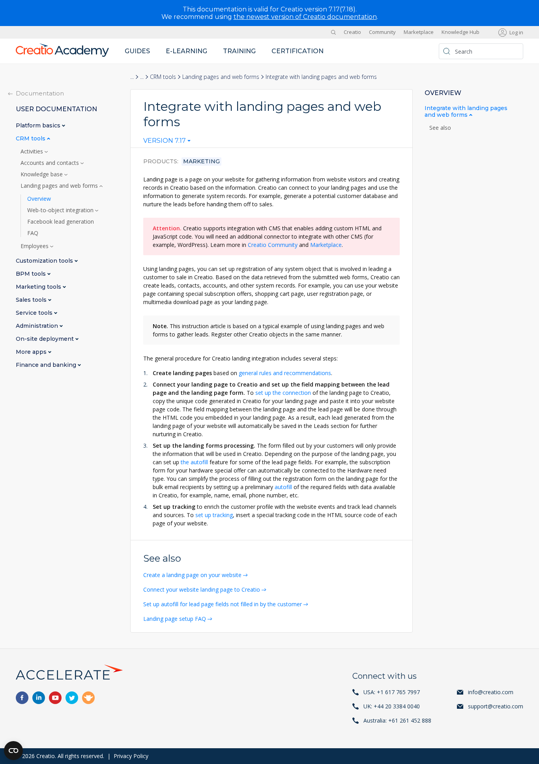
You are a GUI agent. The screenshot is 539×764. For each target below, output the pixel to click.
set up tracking (214, 515)
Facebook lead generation (60, 221)
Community (382, 32)
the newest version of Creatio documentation (305, 17)
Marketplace (419, 32)
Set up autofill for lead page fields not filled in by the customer (222, 604)
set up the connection (283, 392)
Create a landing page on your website (192, 575)
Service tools (35, 313)
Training (239, 51)
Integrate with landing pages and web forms (466, 111)
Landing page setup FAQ (174, 618)
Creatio (352, 32)
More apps (32, 352)
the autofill (194, 462)
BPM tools (31, 274)
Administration (38, 326)
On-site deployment (45, 339)
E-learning (186, 51)
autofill (283, 487)
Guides (137, 51)
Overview (39, 198)
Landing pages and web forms (220, 76)
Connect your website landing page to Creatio (201, 589)
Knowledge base (42, 174)
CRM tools (163, 76)
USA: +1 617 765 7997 (391, 692)
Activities (33, 151)
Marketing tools (39, 287)
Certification (297, 51)
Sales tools (32, 300)
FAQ (32, 233)
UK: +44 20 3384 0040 (391, 706)
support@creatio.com (495, 706)
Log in (516, 32)
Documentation (40, 93)
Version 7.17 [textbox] (164, 140)
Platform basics (39, 125)
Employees (35, 246)
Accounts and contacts (50, 162)
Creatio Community (273, 244)
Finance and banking (47, 365)
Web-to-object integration (61, 210)
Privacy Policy (131, 756)
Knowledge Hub (460, 32)
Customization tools (45, 261)
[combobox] (167, 142)
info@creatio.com (490, 692)
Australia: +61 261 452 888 (397, 720)
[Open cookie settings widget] (13, 750)
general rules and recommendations (285, 373)
